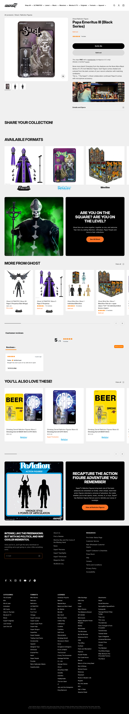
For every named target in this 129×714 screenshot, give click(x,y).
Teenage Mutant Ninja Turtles (105, 613)
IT (58, 684)
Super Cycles (34, 620)
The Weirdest (102, 648)
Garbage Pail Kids (63, 658)
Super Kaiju (34, 626)
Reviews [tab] (11, 347)
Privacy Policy (91, 568)
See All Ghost (95, 239)
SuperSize (33, 632)
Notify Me (98, 46)
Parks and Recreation (85, 649)
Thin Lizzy (101, 620)
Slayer (100, 600)
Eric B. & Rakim (62, 649)
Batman (60, 600)
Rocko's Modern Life (84, 678)
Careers (89, 561)
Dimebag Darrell (63, 638)
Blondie (60, 612)
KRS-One (81, 600)
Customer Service (92, 541)
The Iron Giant (62, 681)
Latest (47, 5)
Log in (87, 62)
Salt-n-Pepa (82, 689)
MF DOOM (81, 615)
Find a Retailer (59, 536)
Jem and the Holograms (65, 687)
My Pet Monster (83, 634)
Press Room (90, 554)
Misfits (80, 625)
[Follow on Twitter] (10, 580)
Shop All (28, 5)
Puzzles (32, 661)
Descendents (62, 635)
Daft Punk (61, 632)
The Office (81, 643)
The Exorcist (62, 652)
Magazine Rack (59, 560)
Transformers (102, 630)
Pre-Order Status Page (94, 537)
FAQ (87, 558)
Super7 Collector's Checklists (96, 551)
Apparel (101, 5)
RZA (79, 686)
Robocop (81, 672)
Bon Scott (61, 615)
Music (54, 5)
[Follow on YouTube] (25, 580)
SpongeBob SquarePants (106, 606)
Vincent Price (102, 642)
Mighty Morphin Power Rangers (85, 622)
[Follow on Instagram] (15, 580)
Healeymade (62, 678)
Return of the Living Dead (86, 663)
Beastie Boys (62, 603)
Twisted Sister (102, 633)
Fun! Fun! (33, 612)
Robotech (81, 675)
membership (92, 59)
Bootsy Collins (62, 618)
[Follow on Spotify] (34, 580)
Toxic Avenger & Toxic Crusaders (105, 627)
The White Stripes (104, 651)
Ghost (17, 15)
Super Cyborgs (35, 618)
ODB (79, 640)
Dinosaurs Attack (63, 641)
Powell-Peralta (82, 654)
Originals (84, 5)
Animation (6, 606)
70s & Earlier (7, 597)
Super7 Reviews (59, 549)
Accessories (34, 641)
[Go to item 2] (15, 86)
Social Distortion (103, 603)
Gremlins (60, 675)
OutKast (80, 646)
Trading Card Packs (36, 638)
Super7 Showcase (60, 557)
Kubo (79, 603)
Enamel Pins (34, 652)
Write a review (119, 346)
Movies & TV (73, 5)
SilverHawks (102, 597)
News (56, 546)
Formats (93, 5)
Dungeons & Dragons (64, 647)
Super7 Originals (8, 620)
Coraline (60, 626)
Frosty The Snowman (64, 655)
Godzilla (60, 673)
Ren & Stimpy (82, 666)
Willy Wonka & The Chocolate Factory (104, 655)
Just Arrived (7, 623)
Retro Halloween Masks (38, 664)
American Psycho (63, 597)
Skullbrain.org (58, 564)
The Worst (101, 659)
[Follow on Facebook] (6, 580)
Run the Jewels (83, 683)
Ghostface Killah (63, 670)
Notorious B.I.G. (83, 637)
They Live (101, 617)
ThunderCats (102, 623)
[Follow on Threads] (20, 580)
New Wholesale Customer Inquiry (95, 546)
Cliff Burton (61, 623)
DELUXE (33, 609)
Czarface (60, 629)
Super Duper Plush (36, 623)
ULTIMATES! (38, 5)
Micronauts (81, 618)
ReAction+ (33, 603)
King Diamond (62, 690)
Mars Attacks (82, 609)
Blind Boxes (34, 597)
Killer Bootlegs (82, 597)
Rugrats (80, 680)
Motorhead (81, 628)
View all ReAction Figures (95, 507)
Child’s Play (61, 620)
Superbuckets (34, 667)
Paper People (34, 658)
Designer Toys (35, 647)
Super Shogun (35, 629)
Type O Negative (103, 636)
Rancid (80, 660)
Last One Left (7, 626)
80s (4, 600)
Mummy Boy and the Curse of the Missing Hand (64, 541)
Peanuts (80, 651)
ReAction (33, 600)
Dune (59, 644)
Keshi (32, 655)
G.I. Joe (60, 661)
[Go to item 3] (23, 86)
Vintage (32, 615)
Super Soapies (35, 635)
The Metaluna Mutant (85, 612)
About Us (57, 533)
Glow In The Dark (8, 612)
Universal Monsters (104, 639)
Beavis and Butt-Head (65, 606)
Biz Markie (61, 609)
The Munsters (82, 631)
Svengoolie (101, 609)
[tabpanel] (64, 362)
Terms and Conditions (94, 565)
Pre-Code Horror (83, 657)
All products (9, 15)
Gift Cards (6, 609)
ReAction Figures (26, 15)
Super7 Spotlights (60, 553)
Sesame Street (82, 692)
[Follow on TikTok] (30, 580)
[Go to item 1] (8, 86)
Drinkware (33, 649)
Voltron (100, 645)
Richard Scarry (82, 669)
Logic (79, 606)
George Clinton (62, 664)
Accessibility (90, 572)
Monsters (62, 5)
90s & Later (7, 603)
